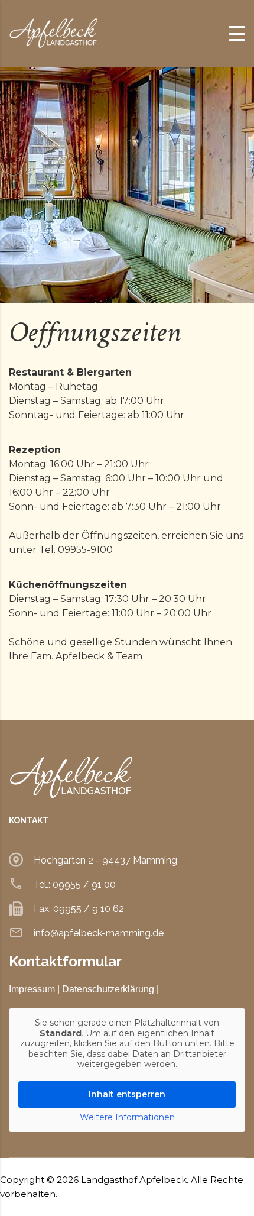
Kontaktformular (65, 961)
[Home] (53, 32)
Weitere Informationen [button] (127, 1117)
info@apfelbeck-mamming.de (99, 933)
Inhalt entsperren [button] (127, 1094)
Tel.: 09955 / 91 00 (75, 884)
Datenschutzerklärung (108, 989)
